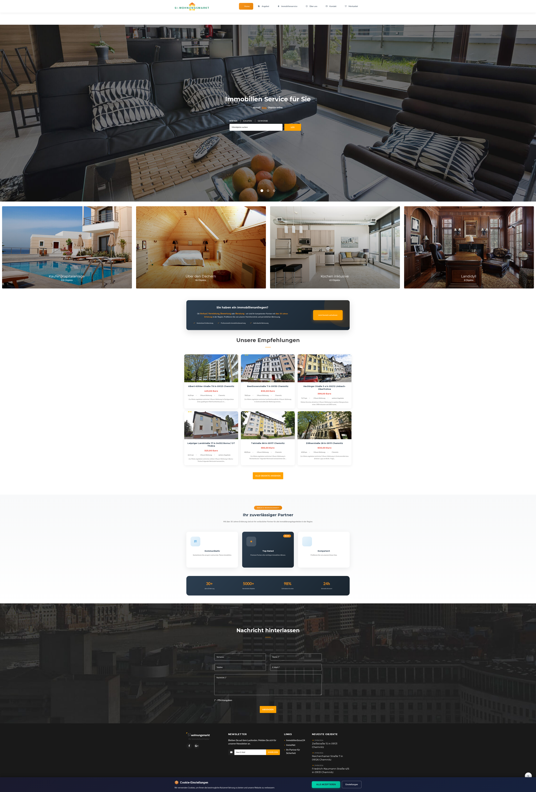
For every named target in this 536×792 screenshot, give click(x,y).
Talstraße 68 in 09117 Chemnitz (268, 443)
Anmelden (273, 752)
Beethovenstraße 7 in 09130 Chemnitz (267, 386)
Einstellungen (351, 784)
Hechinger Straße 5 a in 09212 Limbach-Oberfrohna (324, 387)
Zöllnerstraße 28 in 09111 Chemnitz (324, 443)
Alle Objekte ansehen (268, 476)
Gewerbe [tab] (263, 121)
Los (293, 127)
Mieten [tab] (233, 121)
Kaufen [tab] (247, 121)
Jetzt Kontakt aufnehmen (328, 315)
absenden (268, 709)
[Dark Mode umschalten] (528, 775)
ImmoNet (290, 745)
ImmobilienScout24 (295, 740)
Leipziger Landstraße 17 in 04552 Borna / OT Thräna (211, 444)
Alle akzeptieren (326, 784)
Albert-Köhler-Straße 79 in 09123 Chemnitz (211, 386)
